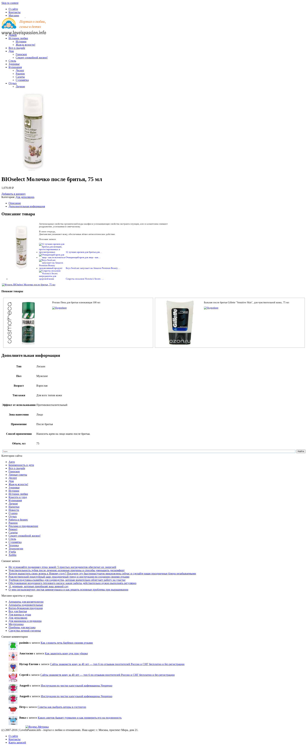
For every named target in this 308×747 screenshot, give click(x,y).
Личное (20, 86)
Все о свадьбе (17, 47)
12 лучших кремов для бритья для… (84, 252)
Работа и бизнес (18, 519)
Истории (21, 41)
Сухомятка (22, 80)
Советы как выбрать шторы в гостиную (62, 706)
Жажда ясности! (25, 44)
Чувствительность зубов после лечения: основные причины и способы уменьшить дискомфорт (67, 570)
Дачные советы (18, 474)
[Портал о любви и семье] (23, 29)
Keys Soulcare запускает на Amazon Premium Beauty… (93, 268)
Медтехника (16, 624)
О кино (13, 513)
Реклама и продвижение (23, 526)
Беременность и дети (21, 465)
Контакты (14, 12)
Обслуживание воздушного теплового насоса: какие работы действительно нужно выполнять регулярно (72, 583)
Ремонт (13, 529)
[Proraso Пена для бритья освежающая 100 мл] (59, 308)
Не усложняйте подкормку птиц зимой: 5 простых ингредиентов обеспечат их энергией (62, 567)
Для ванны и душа (20, 614)
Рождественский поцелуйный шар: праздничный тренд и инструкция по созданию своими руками (69, 576)
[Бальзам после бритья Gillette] (211, 308)
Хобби (12, 554)
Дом (11, 51)
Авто (12, 461)
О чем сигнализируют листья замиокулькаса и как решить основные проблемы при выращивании (68, 589)
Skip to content (9, 2)
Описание (15, 203)
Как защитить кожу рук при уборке (66, 653)
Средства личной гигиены (25, 630)
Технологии (16, 548)
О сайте (13, 9)
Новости (14, 509)
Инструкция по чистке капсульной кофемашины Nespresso (76, 685)
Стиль (12, 60)
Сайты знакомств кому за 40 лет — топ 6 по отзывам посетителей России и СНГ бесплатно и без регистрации (117, 664)
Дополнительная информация (27, 206)
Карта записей (17, 742)
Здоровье (14, 63)
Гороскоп (21, 54)
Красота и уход (18, 497)
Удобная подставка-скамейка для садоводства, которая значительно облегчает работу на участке (67, 579)
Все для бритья (18, 611)
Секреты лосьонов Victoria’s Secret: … (85, 279)
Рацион (20, 73)
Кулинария (15, 67)
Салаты (20, 76)
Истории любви (18, 38)
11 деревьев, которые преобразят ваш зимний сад (38, 586)
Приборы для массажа (22, 627)
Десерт (20, 70)
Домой (13, 35)
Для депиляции (25, 197)
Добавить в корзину (13, 193)
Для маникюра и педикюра (25, 620)
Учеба (12, 551)
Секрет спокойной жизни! (32, 57)
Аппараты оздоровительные (26, 604)
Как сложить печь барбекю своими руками (67, 642)
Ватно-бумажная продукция (26, 608)
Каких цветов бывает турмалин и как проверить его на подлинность (80, 717)
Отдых (13, 83)
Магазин (14, 15)
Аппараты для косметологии (26, 601)
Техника (14, 545)
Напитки (14, 506)
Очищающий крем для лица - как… (83, 257)
